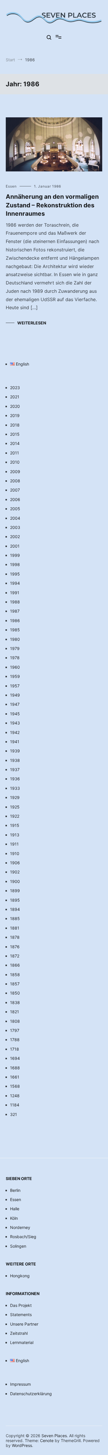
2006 (15, 499)
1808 (15, 1021)
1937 (15, 769)
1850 (15, 993)
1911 (14, 844)
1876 (15, 946)
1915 (14, 825)
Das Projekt (21, 1305)
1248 (15, 1095)
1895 (15, 900)
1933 (15, 788)
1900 (15, 881)
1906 (15, 862)
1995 (15, 573)
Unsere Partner (24, 1324)
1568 (15, 1086)
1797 (14, 1030)
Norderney (20, 1227)
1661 (14, 1076)
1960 (15, 667)
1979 (15, 648)
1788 (15, 1039)
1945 (15, 713)
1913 (14, 834)
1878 (15, 937)
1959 (15, 676)
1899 (15, 890)
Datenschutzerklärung (31, 1393)
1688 (15, 1067)
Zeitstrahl (19, 1333)
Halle (14, 1208)
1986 (15, 620)
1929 (15, 797)
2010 (15, 462)
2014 (15, 443)
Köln (14, 1218)
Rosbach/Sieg (23, 1236)
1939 (15, 750)
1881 (14, 928)
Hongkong (20, 1275)
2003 (15, 527)
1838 (15, 1002)
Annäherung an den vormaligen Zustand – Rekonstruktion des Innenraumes (52, 205)
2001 (15, 546)
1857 (15, 983)
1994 (15, 583)
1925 (15, 806)
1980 (15, 639)
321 (13, 1114)
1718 (14, 1049)
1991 (14, 592)
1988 (15, 601)
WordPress (22, 1445)
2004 (15, 518)
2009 (15, 471)
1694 (15, 1058)
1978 (15, 657)
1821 (14, 1011)
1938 (15, 760)
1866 (15, 965)
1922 (14, 816)
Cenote (47, 1440)
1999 (15, 555)
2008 (15, 480)
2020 (15, 406)
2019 (15, 415)
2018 (15, 424)
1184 (14, 1104)
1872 (14, 955)
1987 (15, 611)
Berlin (15, 1190)
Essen (11, 186)
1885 (15, 918)
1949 (15, 695)
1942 (15, 732)
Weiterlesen (31, 322)
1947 (15, 704)
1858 (15, 974)
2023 (15, 387)
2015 (15, 434)
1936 (15, 778)
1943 (15, 722)
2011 (14, 452)
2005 (15, 508)
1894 (15, 909)
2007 (15, 489)
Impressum (20, 1384)
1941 (14, 741)
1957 (15, 685)
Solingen (18, 1246)
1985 (15, 629)
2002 (15, 536)
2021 (14, 396)
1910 (14, 853)
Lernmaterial (21, 1342)
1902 (15, 871)
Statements (21, 1314)
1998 (15, 564)
